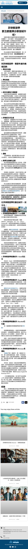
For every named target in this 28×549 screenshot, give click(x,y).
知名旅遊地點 (14, 229)
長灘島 (6, 353)
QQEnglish (3, 11)
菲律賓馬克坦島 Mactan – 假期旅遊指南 (14, 442)
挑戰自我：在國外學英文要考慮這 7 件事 (14, 516)
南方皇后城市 (14, 236)
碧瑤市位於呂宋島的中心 (11, 288)
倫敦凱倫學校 (16, 191)
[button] (2, 7)
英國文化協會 (6, 191)
